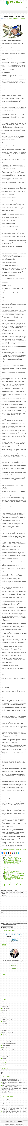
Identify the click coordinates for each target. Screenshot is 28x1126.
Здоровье (4, 1021)
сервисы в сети (5, 1047)
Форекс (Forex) (5, 1056)
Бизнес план (5, 1010)
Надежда (4, 1098)
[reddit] (10, 853)
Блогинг (4, 1017)
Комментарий (3, 895)
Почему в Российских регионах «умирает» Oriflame (13, 1099)
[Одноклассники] (4, 853)
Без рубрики (5, 1006)
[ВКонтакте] (2, 853)
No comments (13, 19)
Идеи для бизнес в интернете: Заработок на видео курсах (14, 870)
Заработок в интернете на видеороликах (13, 860)
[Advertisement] (14, 987)
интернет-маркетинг (6, 1028)
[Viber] (14, 853)
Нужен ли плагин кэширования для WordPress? (13, 1106)
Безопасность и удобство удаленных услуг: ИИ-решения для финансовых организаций (14, 1089)
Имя (2, 907)
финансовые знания (6, 1054)
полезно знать (5, 1036)
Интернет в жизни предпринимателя (12, 877)
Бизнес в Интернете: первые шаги (11, 880)
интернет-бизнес (5, 19)
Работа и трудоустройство (8, 1041)
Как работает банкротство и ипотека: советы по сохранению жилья (12, 1092)
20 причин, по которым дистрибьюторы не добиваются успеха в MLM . (14, 1109)
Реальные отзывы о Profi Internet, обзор (13, 866)
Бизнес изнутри (11, 18)
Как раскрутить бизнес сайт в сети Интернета (14, 875)
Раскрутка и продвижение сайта (9, 1043)
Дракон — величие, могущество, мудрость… (12, 1102)
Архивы (3, 1064)
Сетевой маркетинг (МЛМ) (8, 1049)
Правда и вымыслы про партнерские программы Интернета (12, 872)
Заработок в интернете (20, 18)
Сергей (3, 1108)
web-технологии (5, 1004)
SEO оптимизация (6, 1001)
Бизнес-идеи (5, 1015)
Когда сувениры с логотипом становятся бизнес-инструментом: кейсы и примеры (12, 1086)
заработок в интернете (14, 849)
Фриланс (4, 1058)
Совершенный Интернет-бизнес (11, 876)
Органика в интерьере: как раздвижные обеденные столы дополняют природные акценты (13, 1080)
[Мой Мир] (6, 853)
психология (4, 1038)
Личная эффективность (7, 1032)
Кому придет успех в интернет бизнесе (12, 866)
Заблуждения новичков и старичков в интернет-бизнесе (12, 868)
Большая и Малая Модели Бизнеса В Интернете (12, 885)
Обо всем (4, 1034)
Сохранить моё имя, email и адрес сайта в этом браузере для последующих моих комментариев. (14, 924)
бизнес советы (6, 849)
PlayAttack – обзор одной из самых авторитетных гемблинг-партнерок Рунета (13, 865)
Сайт (2, 917)
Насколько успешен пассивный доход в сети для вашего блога (14, 874)
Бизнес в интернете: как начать (11, 882)
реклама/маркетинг (6, 1045)
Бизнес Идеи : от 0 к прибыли (15, 1121)
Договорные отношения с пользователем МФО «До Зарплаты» (14, 1112)
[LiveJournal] (12, 853)
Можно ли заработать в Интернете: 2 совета (14, 857)
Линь (3, 1102)
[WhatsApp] (16, 853)
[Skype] (18, 853)
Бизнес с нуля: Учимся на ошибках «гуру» (13, 881)
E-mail (2, 912)
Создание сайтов (6, 1051)
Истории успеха (5, 1030)
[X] (8, 853)
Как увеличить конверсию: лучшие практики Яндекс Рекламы (13, 1083)
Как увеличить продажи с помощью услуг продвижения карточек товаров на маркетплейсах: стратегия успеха (13, 862)
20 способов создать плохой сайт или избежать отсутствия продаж (12, 859)
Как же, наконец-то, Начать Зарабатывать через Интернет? (13, 879)
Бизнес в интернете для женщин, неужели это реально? (14, 883)
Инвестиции (4, 1023)
